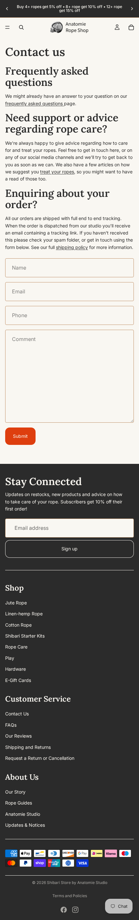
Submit (20, 436)
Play (9, 658)
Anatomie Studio (22, 814)
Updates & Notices (25, 825)
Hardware (15, 669)
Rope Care (16, 647)
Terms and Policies (69, 895)
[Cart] (131, 27)
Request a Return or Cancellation (39, 758)
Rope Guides (18, 802)
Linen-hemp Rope (24, 614)
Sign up (69, 548)
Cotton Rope (18, 625)
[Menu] (7, 27)
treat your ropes (57, 171)
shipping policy (72, 247)
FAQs (10, 725)
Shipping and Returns (28, 747)
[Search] (21, 27)
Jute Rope (16, 602)
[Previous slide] (7, 9)
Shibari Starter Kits (25, 636)
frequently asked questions (34, 103)
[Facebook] (64, 910)
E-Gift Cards (18, 680)
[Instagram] (75, 910)
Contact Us (17, 714)
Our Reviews (18, 736)
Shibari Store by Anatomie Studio (77, 882)
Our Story (15, 792)
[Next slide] (132, 9)
